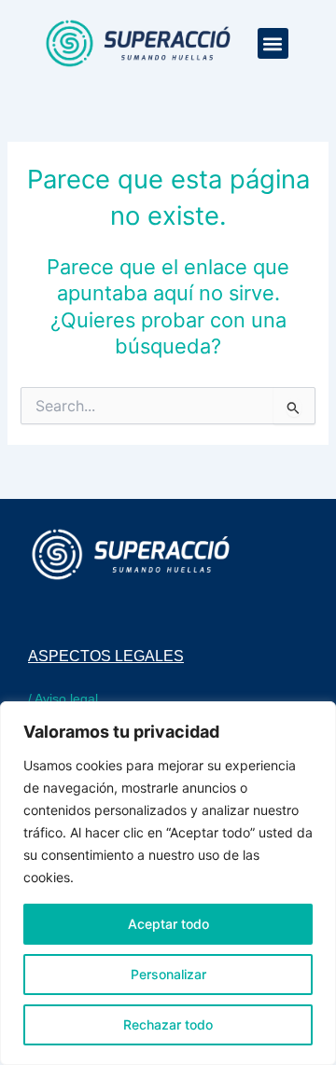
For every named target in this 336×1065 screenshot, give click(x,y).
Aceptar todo (168, 924)
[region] (168, 883)
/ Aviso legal (63, 698)
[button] (273, 43)
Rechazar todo (168, 1024)
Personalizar (168, 974)
